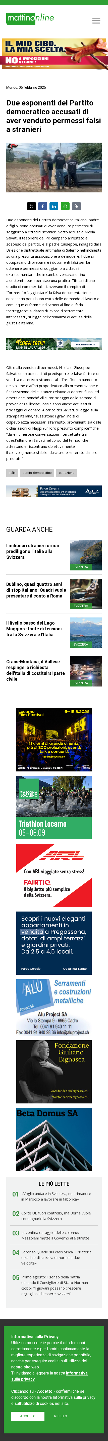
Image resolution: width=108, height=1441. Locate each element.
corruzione (66, 473)
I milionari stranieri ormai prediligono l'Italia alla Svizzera (32, 551)
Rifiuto (60, 1416)
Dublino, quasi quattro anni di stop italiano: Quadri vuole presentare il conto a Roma (36, 590)
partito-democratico (37, 473)
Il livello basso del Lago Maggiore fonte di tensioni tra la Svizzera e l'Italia (34, 628)
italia (12, 473)
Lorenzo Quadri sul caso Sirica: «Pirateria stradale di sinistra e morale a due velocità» (56, 1257)
